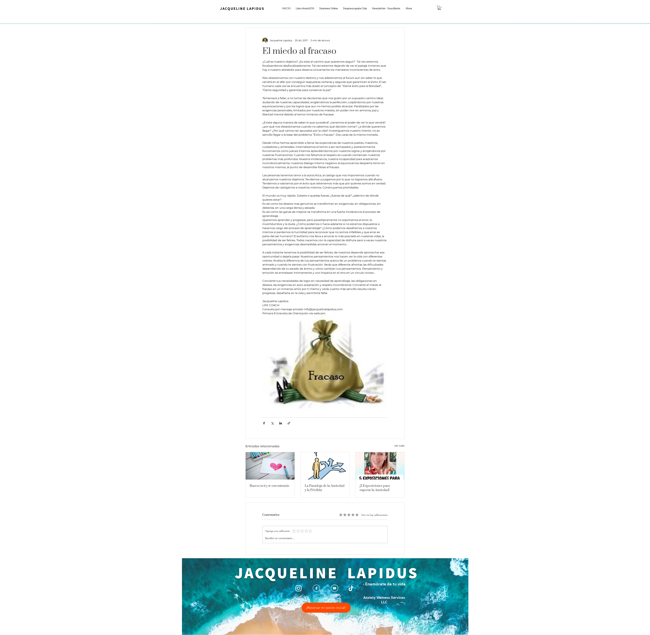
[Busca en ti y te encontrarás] (270, 466)
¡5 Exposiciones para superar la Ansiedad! (375, 488)
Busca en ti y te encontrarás (269, 486)
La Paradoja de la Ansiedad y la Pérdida (324, 488)
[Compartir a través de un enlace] (288, 423)
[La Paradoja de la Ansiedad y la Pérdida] (325, 466)
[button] (439, 8)
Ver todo (399, 445)
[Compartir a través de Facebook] (264, 423)
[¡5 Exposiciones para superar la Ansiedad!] (379, 466)
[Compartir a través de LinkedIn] (280, 423)
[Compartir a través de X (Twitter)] (272, 423)
